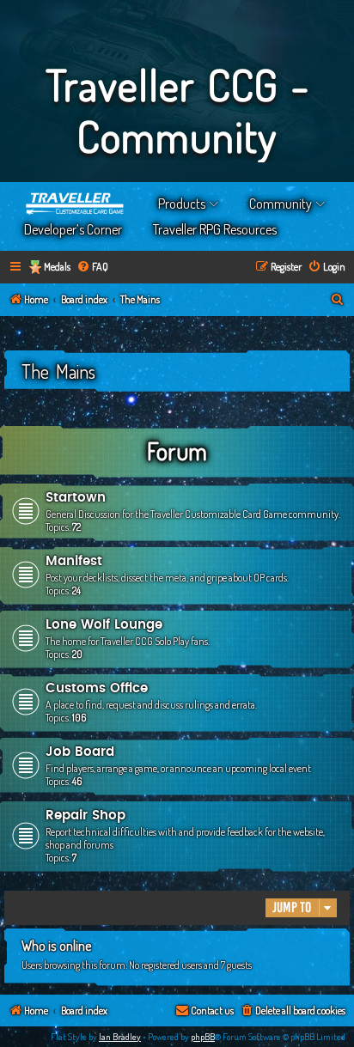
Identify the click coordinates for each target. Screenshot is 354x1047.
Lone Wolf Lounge (104, 624)
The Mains (58, 371)
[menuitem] (92, 267)
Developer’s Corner (73, 229)
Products (181, 203)
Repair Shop (85, 815)
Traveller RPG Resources (215, 229)
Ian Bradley (120, 1037)
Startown (76, 497)
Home (75, 203)
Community (280, 203)
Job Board (80, 752)
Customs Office (97, 688)
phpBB (203, 1037)
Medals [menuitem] (57, 266)
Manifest (74, 561)
